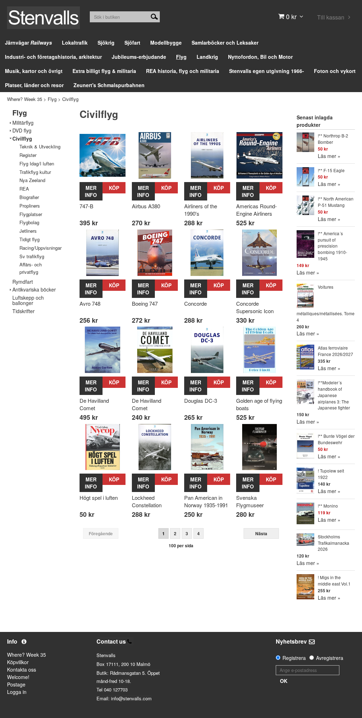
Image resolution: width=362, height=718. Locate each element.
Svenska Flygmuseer (250, 501)
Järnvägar (28, 42)
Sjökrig (106, 42)
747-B (86, 206)
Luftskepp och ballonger (28, 300)
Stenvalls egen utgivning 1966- (266, 70)
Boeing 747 (145, 303)
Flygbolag (29, 222)
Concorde (195, 303)
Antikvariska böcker (34, 289)
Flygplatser (30, 214)
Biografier (29, 197)
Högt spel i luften (99, 497)
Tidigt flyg (29, 239)
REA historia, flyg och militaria (182, 70)
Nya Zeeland (32, 180)
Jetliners (28, 230)
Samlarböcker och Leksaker (225, 42)
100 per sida (181, 545)
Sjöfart (132, 42)
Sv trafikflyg (31, 256)
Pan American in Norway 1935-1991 (206, 501)
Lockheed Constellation (147, 501)
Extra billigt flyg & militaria (104, 70)
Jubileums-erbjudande (139, 56)
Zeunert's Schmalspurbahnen (109, 85)
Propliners (29, 205)
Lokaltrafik (75, 42)
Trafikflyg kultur (35, 172)
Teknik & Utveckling (39, 146)
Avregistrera (329, 657)
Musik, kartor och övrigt (34, 70)
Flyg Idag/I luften (36, 163)
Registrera (294, 657)
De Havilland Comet (94, 404)
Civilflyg (70, 99)
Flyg (181, 56)
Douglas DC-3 (200, 400)
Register (27, 155)
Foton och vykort (335, 70)
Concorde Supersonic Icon (255, 307)
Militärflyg (23, 122)
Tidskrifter (23, 311)
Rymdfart (22, 281)
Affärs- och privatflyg (30, 268)
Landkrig (207, 56)
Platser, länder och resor (34, 85)
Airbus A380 (146, 206)
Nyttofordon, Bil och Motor (260, 56)
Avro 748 (90, 303)
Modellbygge (166, 42)
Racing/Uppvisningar (40, 247)
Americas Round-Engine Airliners (256, 209)
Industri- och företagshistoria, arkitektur (53, 56)
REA (24, 188)
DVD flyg (21, 130)
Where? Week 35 (24, 99)
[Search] (154, 15)
